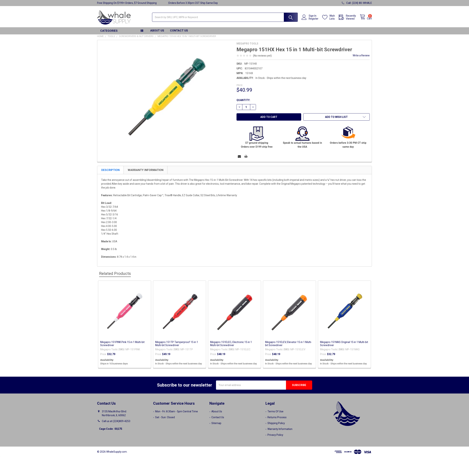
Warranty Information (145, 170)
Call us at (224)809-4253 (116, 421)
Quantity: (243, 100)
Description (110, 170)
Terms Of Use (275, 411)
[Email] (239, 156)
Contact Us (179, 30)
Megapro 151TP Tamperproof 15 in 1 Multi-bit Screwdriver (176, 344)
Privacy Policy (275, 434)
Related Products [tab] (115, 273)
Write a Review (361, 55)
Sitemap (216, 423)
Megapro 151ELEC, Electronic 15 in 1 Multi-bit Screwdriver (231, 344)
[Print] (246, 156)
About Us (157, 30)
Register (313, 18)
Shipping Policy (276, 423)
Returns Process (277, 417)
